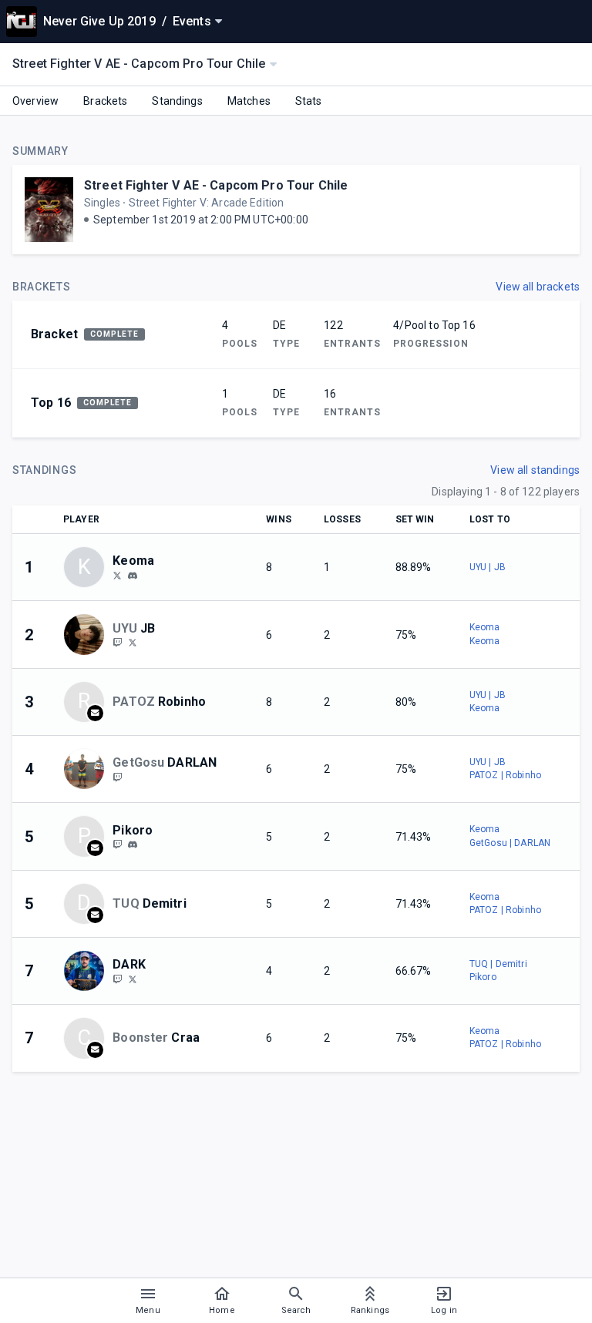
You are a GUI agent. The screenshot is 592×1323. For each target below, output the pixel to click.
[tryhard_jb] (117, 642)
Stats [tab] (308, 101)
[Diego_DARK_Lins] (132, 978)
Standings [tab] (177, 101)
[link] (132, 575)
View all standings (535, 470)
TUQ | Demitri (498, 964)
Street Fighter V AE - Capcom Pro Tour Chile (216, 185)
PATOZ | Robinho (505, 775)
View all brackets (538, 286)
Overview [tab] (35, 101)
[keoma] (132, 575)
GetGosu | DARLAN (509, 843)
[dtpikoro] (117, 844)
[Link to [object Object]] (88, 634)
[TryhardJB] (132, 642)
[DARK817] (117, 978)
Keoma (484, 627)
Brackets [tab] (105, 101)
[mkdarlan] (117, 777)
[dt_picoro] (132, 844)
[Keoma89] (117, 575)
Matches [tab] (249, 101)
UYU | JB (487, 567)
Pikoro (482, 977)
